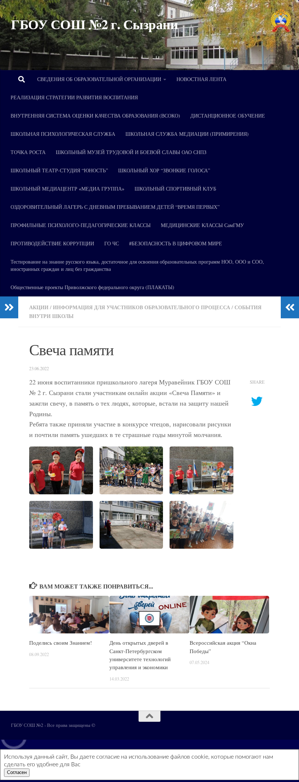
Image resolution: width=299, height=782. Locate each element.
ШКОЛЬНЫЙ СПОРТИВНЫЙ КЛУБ (175, 188)
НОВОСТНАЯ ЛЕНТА (201, 79)
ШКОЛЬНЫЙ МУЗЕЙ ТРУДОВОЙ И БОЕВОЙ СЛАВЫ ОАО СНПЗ (131, 152)
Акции (38, 307)
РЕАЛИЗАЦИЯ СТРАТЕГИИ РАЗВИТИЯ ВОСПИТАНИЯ (74, 97)
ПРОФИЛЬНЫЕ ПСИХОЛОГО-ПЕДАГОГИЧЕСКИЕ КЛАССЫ (81, 225)
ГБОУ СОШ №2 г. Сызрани (94, 24)
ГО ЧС (111, 243)
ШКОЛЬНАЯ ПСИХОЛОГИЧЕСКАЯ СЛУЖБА (63, 133)
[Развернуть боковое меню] (9, 307)
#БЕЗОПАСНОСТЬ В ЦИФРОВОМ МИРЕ (175, 243)
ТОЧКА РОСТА (28, 152)
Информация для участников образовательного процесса (141, 307)
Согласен (17, 772)
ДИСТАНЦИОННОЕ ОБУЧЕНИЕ (227, 115)
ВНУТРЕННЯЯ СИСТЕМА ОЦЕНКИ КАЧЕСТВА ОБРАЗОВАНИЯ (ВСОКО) (95, 115)
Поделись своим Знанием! (60, 642)
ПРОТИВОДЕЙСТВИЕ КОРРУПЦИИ (52, 243)
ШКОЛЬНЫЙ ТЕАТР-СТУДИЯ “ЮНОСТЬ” (59, 170)
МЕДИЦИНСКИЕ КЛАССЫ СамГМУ (202, 225)
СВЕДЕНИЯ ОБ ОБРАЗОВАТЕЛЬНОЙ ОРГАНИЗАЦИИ (99, 79)
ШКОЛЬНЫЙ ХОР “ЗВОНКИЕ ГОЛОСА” (164, 170)
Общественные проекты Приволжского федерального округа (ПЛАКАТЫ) (92, 287)
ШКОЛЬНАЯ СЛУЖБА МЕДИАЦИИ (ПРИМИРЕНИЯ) (187, 133)
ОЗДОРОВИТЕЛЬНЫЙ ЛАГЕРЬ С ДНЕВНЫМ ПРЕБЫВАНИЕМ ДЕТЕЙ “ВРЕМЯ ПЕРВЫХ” (115, 206)
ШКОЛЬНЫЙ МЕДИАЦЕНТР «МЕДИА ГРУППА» (67, 188)
